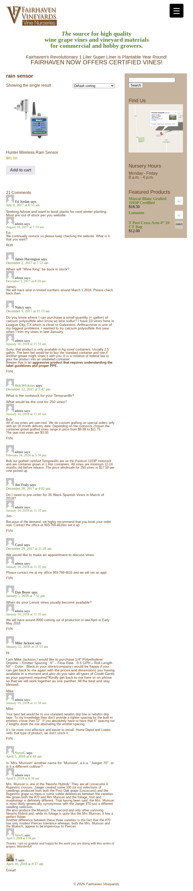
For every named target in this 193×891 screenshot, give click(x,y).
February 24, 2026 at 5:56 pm (26, 455)
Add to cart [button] (20, 170)
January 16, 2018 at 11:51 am (26, 344)
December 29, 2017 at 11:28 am (29, 549)
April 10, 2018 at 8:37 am (24, 864)
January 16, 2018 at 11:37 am (26, 510)
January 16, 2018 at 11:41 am (26, 414)
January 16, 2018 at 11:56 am (26, 703)
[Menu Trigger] (176, 11)
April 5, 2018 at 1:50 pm (20, 838)
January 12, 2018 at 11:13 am (27, 647)
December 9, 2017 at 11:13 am (28, 311)
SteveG (20, 753)
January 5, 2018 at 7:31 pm (25, 596)
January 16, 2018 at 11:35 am (26, 567)
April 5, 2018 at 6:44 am (23, 756)
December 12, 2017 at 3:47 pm (28, 389)
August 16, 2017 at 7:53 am (25, 227)
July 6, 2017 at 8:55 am (23, 205)
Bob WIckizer (25, 385)
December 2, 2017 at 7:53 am (27, 263)
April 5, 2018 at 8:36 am (22, 778)
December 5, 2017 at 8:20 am (26, 281)
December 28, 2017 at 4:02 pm (28, 488)
